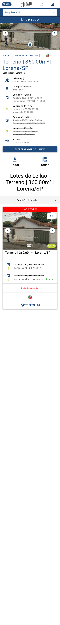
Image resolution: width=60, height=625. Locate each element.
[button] (30, 200)
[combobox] (27, 13)
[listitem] (30, 80)
